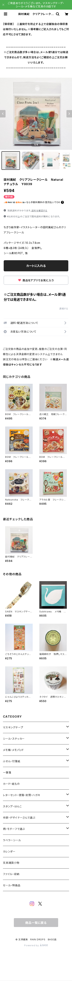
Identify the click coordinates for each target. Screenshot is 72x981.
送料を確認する (39, 210)
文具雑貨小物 (11, 862)
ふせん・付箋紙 (11, 761)
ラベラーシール (12, 840)
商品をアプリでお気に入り (38, 280)
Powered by (32, 945)
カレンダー (9, 851)
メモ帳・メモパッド (13, 749)
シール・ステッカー (14, 738)
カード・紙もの (11, 783)
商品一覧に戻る (36, 923)
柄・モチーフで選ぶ (14, 828)
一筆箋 (7, 772)
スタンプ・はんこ (12, 806)
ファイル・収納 (11, 874)
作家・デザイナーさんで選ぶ (19, 817)
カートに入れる (36, 266)
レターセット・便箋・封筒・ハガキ (21, 795)
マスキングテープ (13, 727)
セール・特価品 (11, 885)
